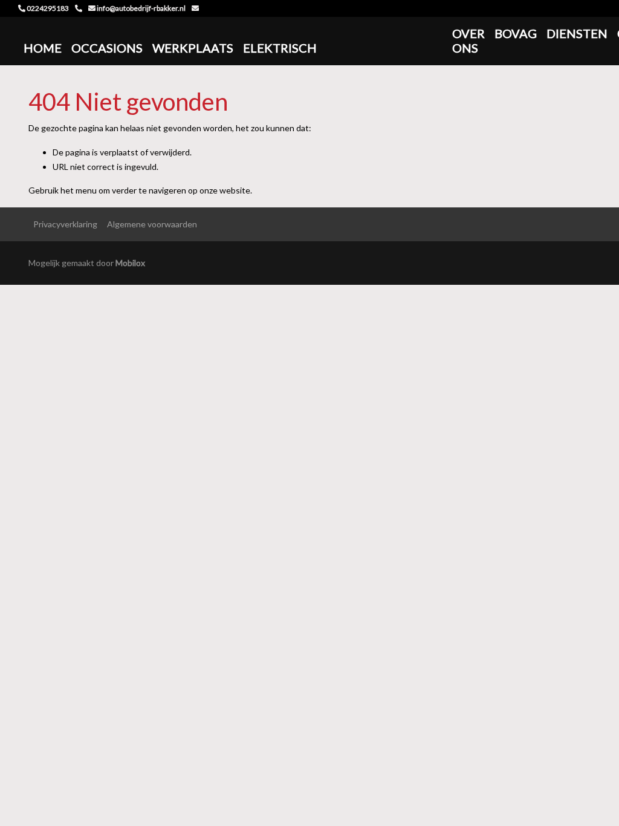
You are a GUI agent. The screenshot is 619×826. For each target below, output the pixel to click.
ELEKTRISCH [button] (280, 48)
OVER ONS (468, 40)
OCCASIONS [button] (107, 48)
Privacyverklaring (65, 224)
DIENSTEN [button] (577, 33)
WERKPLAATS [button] (192, 48)
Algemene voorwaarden (152, 224)
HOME (43, 48)
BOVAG (515, 33)
